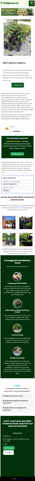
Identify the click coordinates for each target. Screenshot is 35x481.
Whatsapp (9, 448)
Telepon (9, 453)
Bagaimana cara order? (13, 396)
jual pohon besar (19, 208)
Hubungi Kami (18, 154)
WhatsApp (18, 85)
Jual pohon (20, 479)
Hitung (5, 190)
